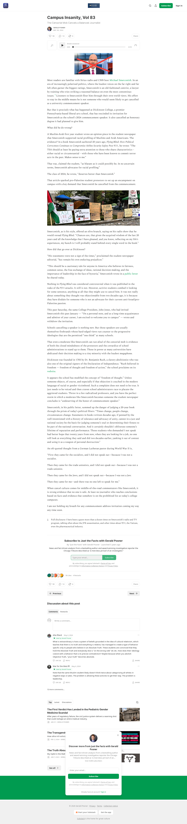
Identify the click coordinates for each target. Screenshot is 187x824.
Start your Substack (87, 812)
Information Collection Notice (93, 785)
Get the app (106, 812)
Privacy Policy (113, 785)
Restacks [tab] (64, 612)
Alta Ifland (57, 635)
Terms (99, 806)
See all (52, 768)
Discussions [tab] (66, 702)
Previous (57, 593)
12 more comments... (56, 689)
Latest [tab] (56, 702)
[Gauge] (135, 45)
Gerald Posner (59, 28)
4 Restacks (77, 575)
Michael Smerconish (120, 80)
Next (132, 593)
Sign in (179, 5)
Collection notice (111, 806)
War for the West (60, 666)
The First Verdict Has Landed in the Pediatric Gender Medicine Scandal (77, 711)
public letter (131, 274)
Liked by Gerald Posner (63, 638)
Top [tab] (50, 702)
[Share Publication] (155, 5)
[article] (93, 717)
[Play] (62, 45)
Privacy (92, 806)
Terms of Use (106, 782)
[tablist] (58, 611)
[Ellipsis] (138, 635)
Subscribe (166, 5)
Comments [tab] (53, 612)
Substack (81, 818)
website (51, 371)
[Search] (150, 5)
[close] (118, 735)
